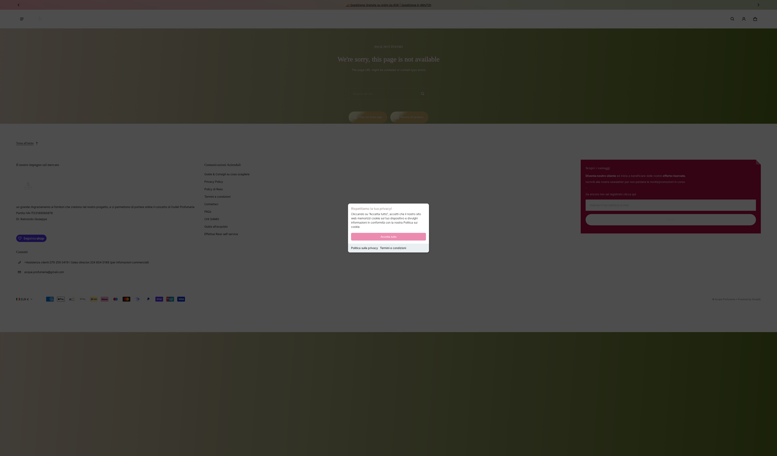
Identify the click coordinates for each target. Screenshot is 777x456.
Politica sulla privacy (364, 248)
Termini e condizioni (393, 248)
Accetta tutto (389, 236)
